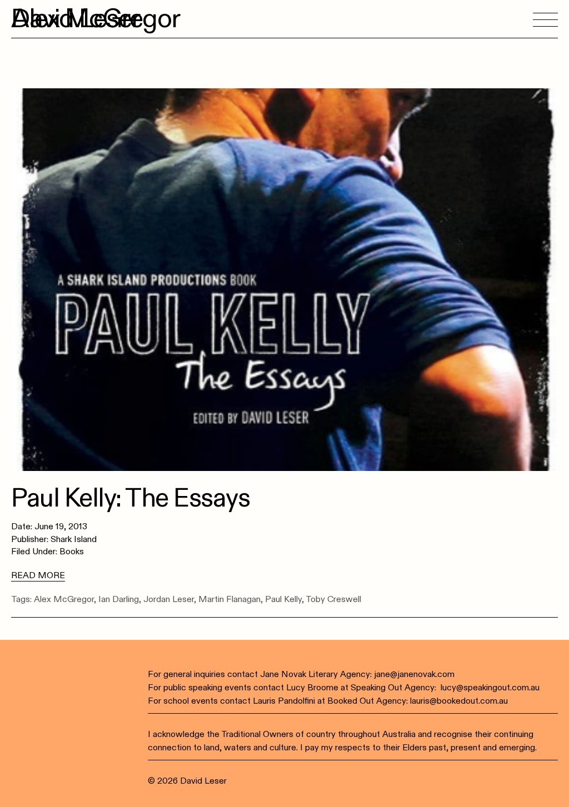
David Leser (75, 19)
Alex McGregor (64, 599)
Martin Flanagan (229, 599)
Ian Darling (118, 599)
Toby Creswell (333, 599)
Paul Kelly (283, 599)
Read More (38, 575)
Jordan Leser (168, 599)
